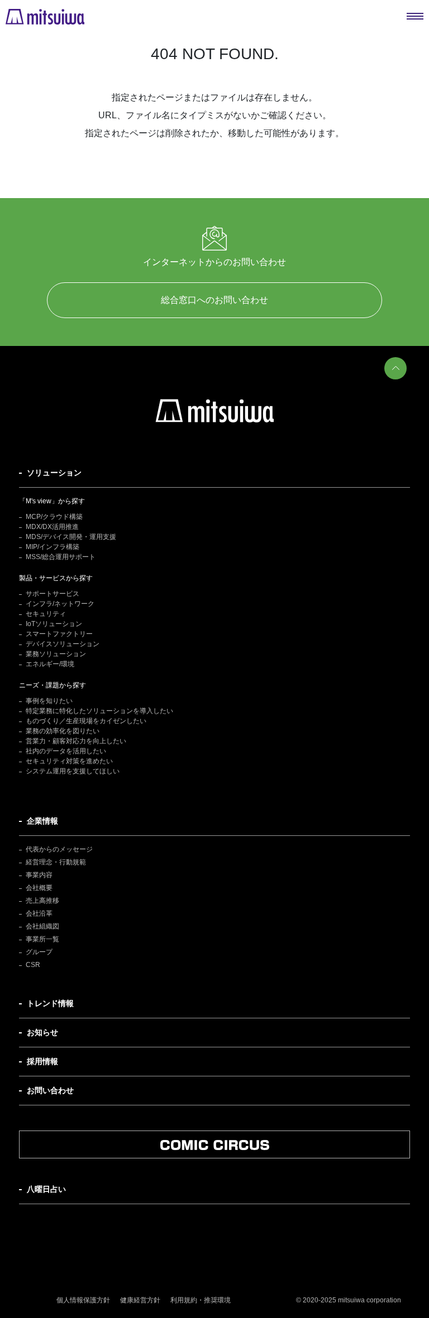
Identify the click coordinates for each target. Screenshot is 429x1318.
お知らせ (42, 1032)
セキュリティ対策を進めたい (69, 761)
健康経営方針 (140, 1300)
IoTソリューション (54, 624)
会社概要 (39, 888)
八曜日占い (46, 1189)
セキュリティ (46, 614)
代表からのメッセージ (59, 849)
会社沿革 (39, 913)
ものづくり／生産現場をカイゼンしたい (86, 721)
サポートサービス (52, 594)
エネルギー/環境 (50, 664)
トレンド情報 (50, 1003)
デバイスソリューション (62, 644)
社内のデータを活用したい (66, 751)
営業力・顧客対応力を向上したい (76, 741)
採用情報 (42, 1061)
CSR (33, 965)
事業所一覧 (42, 939)
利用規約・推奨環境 (200, 1300)
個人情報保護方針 (83, 1300)
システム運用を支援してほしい (73, 771)
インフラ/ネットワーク (60, 604)
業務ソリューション (56, 654)
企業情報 (42, 820)
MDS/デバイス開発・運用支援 (71, 537)
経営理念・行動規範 (56, 862)
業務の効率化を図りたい (62, 731)
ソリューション (54, 472)
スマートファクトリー (59, 634)
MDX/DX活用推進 (52, 527)
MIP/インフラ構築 (52, 547)
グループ (39, 952)
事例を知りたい (49, 701)
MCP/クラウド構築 (54, 517)
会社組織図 (42, 926)
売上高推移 (42, 901)
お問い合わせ (50, 1090)
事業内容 (39, 875)
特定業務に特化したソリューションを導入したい (99, 711)
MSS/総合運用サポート (61, 557)
